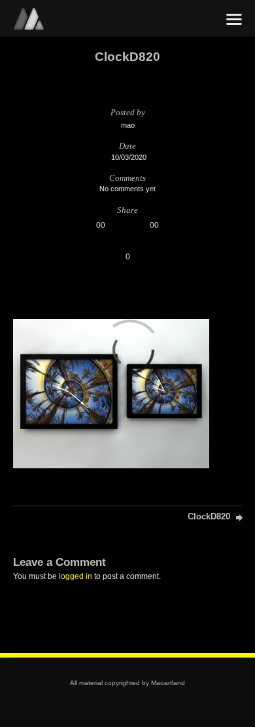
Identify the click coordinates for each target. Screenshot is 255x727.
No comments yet (127, 189)
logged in (75, 576)
